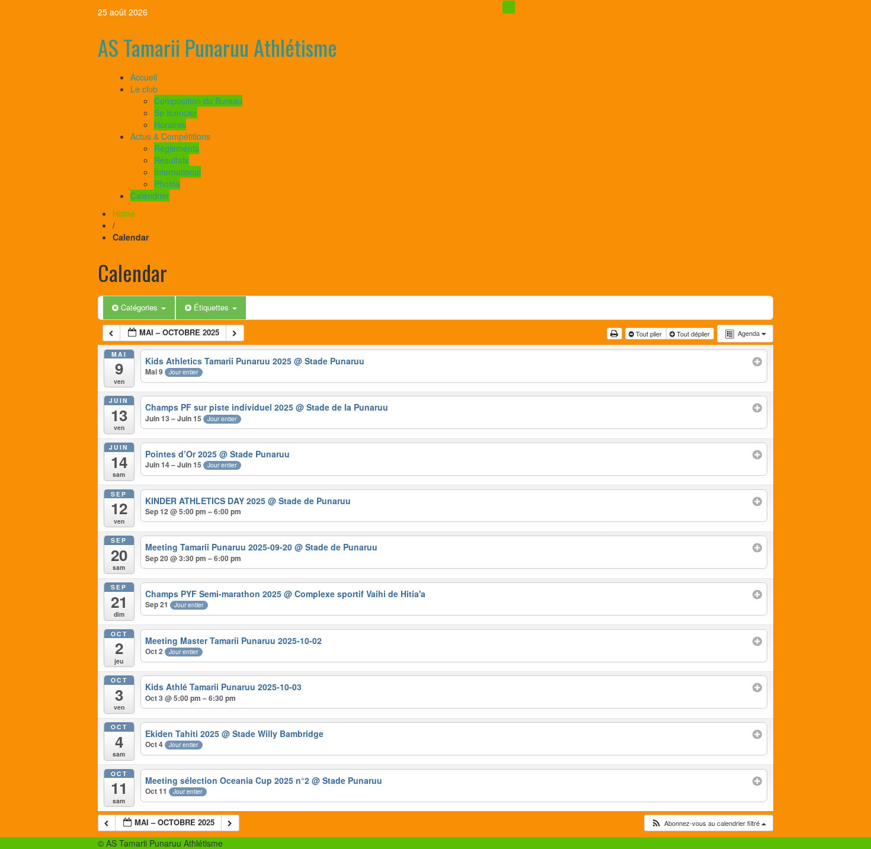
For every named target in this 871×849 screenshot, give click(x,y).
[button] (708, 823)
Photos (167, 184)
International (177, 172)
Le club (144, 89)
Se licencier (175, 112)
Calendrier (149, 195)
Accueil (143, 77)
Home (124, 213)
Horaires (170, 124)
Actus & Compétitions (170, 136)
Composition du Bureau (198, 101)
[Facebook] (508, 7)
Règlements (176, 148)
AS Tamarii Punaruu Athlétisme (217, 47)
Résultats (171, 160)
